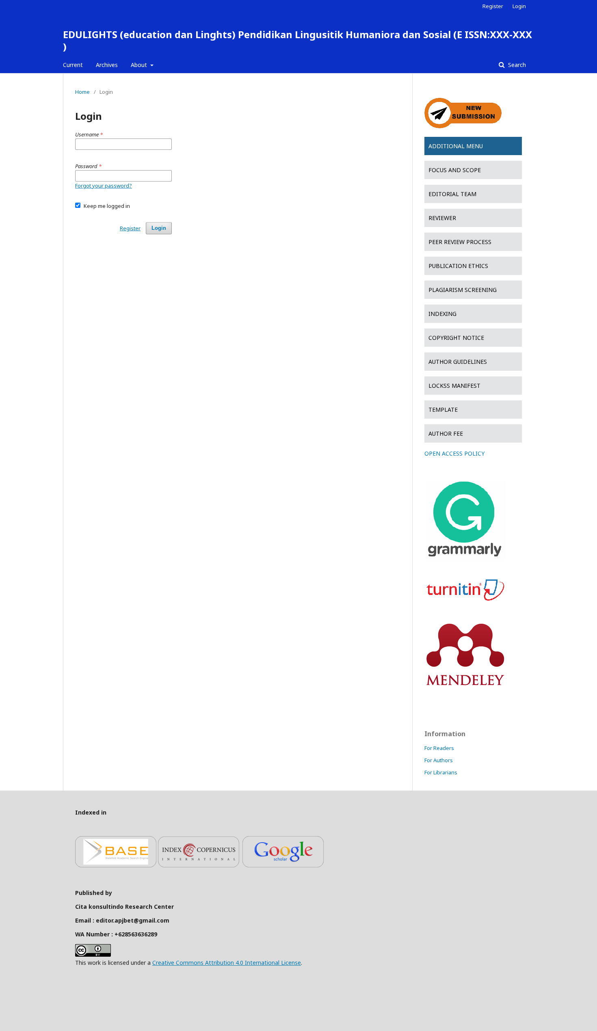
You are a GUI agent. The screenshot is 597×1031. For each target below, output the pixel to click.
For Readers (439, 748)
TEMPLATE (443, 409)
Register (492, 6)
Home (82, 91)
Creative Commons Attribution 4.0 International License (226, 962)
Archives (107, 65)
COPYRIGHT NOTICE (456, 338)
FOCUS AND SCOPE (454, 170)
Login (519, 6)
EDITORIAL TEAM (452, 194)
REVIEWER (442, 218)
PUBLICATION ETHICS (458, 266)
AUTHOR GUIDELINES (457, 361)
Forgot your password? (103, 185)
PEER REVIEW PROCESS (459, 242)
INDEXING (442, 314)
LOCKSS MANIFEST (454, 385)
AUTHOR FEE (445, 433)
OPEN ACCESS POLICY (454, 453)
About (140, 65)
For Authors (438, 760)
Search (516, 65)
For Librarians (440, 772)
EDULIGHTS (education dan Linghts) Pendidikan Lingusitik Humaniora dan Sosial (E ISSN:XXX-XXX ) (297, 40)
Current (73, 65)
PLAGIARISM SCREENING (462, 290)
